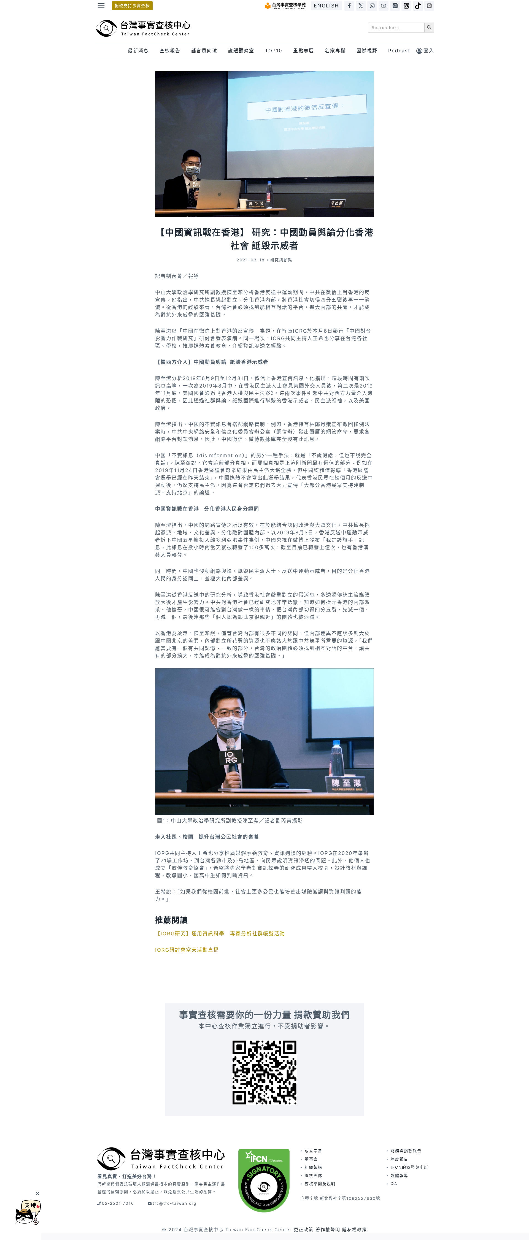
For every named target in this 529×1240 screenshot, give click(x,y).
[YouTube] (383, 6)
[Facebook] (349, 6)
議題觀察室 (241, 50)
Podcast (399, 50)
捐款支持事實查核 (132, 5)
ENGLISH (326, 6)
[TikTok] (418, 6)
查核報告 (170, 50)
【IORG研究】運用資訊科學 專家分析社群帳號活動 (220, 933)
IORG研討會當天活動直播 (187, 950)
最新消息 (138, 50)
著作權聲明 (327, 1229)
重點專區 (303, 50)
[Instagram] (372, 6)
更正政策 (304, 1229)
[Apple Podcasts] (395, 6)
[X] (361, 6)
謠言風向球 (204, 50)
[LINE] (429, 6)
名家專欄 (335, 50)
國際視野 (367, 50)
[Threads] (406, 6)
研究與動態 (281, 260)
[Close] (37, 1193)
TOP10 (273, 50)
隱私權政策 (354, 1229)
